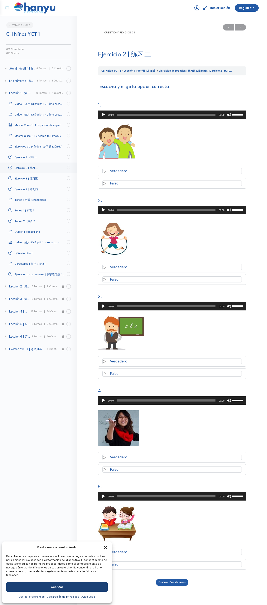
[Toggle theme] (197, 7)
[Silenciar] (229, 115)
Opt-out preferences (32, 596)
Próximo (240, 27)
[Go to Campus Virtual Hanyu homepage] (34, 7)
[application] (172, 115)
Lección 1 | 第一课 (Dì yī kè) (140, 70)
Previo (228, 27)
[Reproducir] (103, 115)
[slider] (238, 114)
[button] (105, 547)
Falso (113, 183)
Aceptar (57, 587)
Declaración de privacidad (63, 596)
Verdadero (118, 171)
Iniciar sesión (220, 8)
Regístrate (246, 8)
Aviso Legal (88, 596)
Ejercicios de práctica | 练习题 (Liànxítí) (183, 70)
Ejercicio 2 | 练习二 (220, 70)
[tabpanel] (172, 87)
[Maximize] (204, 7)
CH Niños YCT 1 (111, 70)
